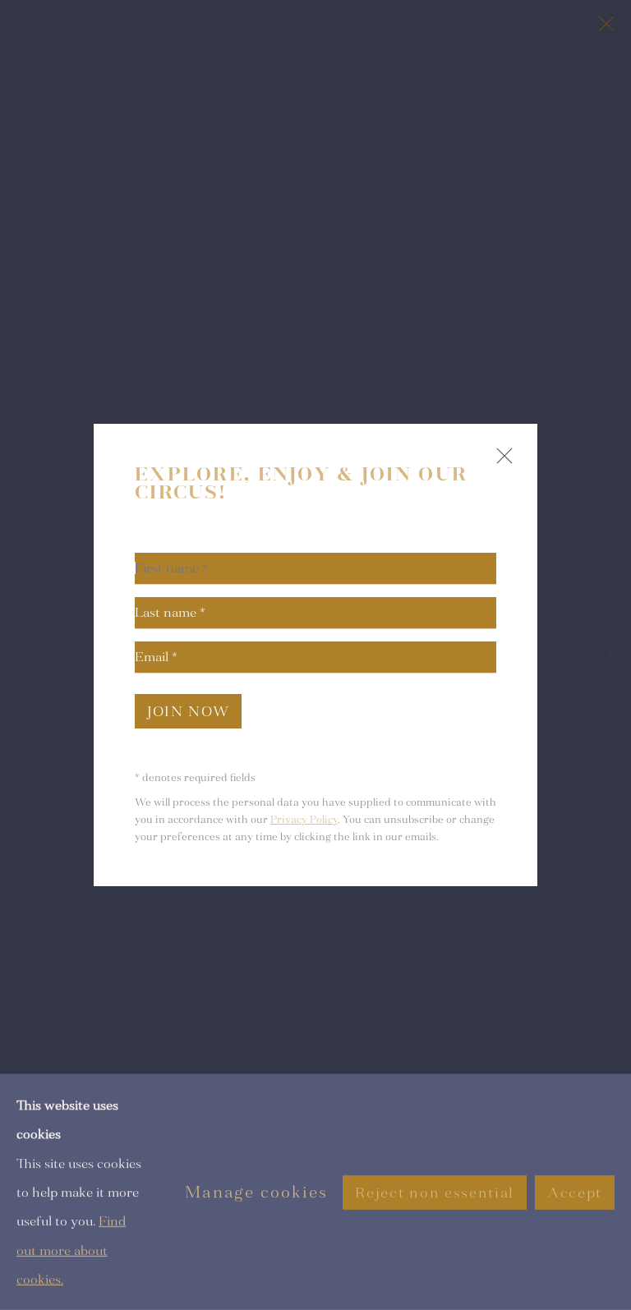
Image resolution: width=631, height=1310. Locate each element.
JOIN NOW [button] (188, 712)
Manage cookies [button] (256, 1192)
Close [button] (500, 462)
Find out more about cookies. (71, 1250)
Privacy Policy (304, 820)
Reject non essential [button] (434, 1192)
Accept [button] (574, 1192)
